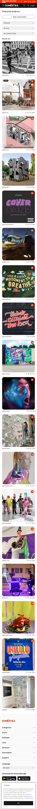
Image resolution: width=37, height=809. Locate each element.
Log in (32, 5)
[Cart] (28, 5)
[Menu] (3, 5)
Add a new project (19, 17)
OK (18, 803)
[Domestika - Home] (11, 5)
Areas (4, 733)
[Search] (24, 5)
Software (6, 738)
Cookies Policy (29, 798)
